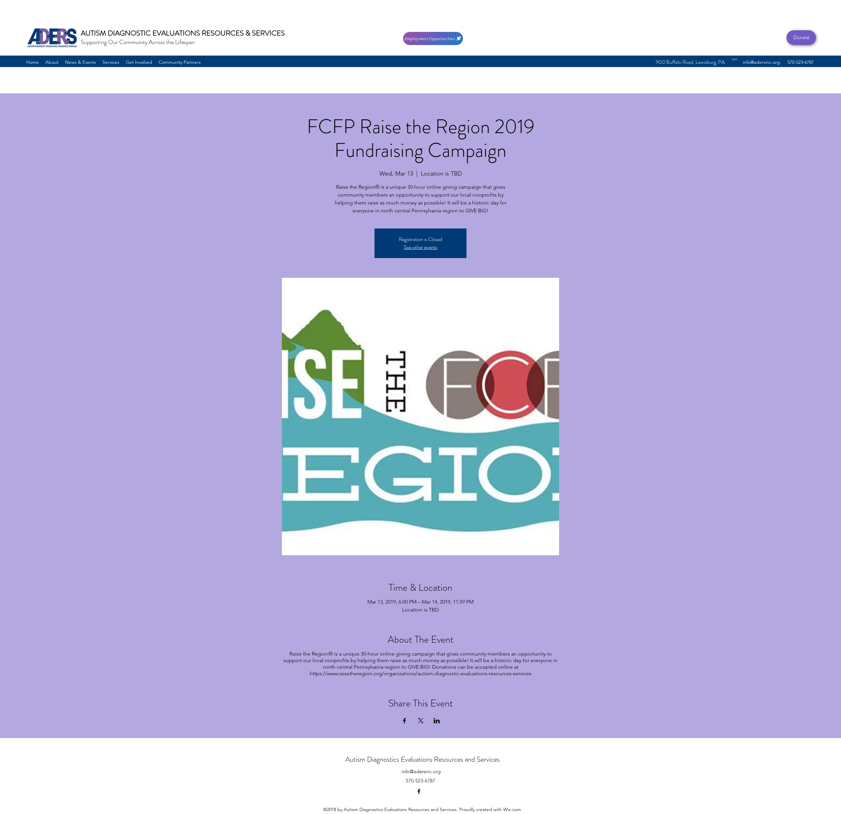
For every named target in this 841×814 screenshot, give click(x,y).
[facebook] (419, 791)
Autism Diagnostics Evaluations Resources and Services (422, 759)
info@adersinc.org (761, 62)
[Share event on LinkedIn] (437, 720)
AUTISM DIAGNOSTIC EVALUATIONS (141, 33)
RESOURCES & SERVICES (243, 33)
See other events (420, 247)
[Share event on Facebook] (404, 720)
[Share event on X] (421, 720)
